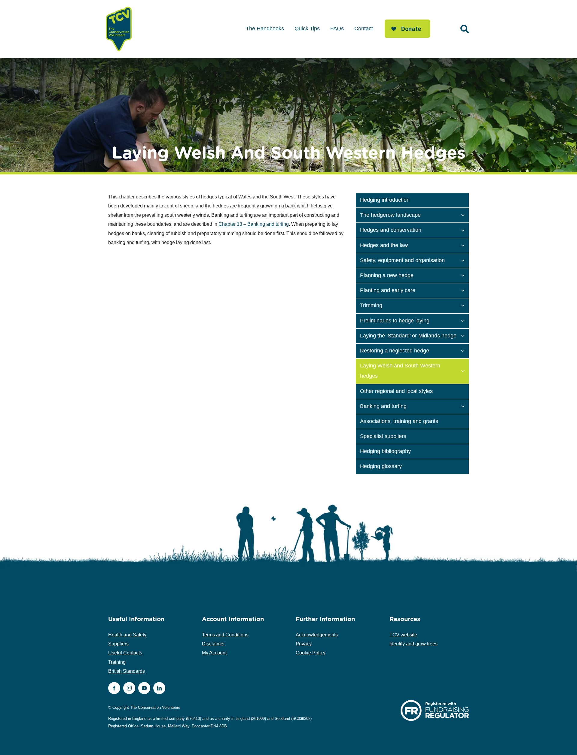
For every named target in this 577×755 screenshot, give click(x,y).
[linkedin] (159, 688)
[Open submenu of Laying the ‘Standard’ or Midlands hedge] (465, 335)
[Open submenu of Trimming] (465, 305)
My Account (214, 652)
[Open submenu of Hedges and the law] (465, 245)
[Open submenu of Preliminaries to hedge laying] (465, 320)
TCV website (403, 634)
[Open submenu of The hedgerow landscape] (465, 214)
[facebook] (114, 688)
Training (117, 662)
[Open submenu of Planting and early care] (465, 290)
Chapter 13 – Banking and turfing (253, 224)
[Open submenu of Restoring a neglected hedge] (465, 350)
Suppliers (118, 643)
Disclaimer (213, 643)
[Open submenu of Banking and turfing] (465, 406)
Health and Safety (127, 634)
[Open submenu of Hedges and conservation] (465, 229)
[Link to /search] (464, 29)
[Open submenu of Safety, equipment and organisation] (465, 260)
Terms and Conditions (225, 634)
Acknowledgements (317, 634)
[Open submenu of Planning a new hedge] (465, 275)
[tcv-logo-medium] (119, 6)
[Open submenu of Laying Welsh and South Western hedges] (465, 370)
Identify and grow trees (413, 643)
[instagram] (129, 688)
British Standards (126, 671)
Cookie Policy (310, 652)
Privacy (304, 643)
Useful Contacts (125, 652)
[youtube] (144, 688)
